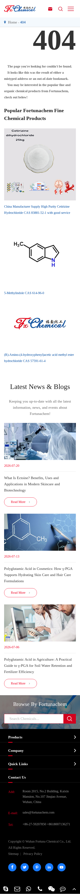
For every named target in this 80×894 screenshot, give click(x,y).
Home (12, 22)
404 (23, 22)
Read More (20, 502)
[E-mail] (17, 889)
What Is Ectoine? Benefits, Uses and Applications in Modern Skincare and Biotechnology (32, 484)
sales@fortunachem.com (38, 812)
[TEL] (40, 889)
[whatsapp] (28, 889)
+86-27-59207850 (34, 824)
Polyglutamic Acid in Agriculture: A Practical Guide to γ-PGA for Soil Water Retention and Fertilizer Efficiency (38, 665)
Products (15, 737)
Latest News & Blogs (40, 386)
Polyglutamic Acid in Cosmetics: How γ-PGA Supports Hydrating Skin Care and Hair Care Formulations (38, 575)
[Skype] (5, 889)
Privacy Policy (32, 854)
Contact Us (17, 777)
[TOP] (74, 889)
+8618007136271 (58, 824)
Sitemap (13, 854)
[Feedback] (63, 889)
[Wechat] (51, 889)
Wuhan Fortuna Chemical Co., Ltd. (39, 844)
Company (16, 750)
